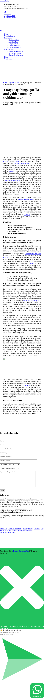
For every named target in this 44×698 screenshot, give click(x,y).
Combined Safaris (15, 47)
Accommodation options (8, 532)
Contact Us (8, 59)
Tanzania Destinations (16, 51)
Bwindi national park (12, 180)
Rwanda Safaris (14, 40)
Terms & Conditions (14, 529)
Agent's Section (9, 16)
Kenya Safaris (13, 44)
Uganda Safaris (9, 36)
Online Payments (10, 18)
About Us (7, 14)
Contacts (37, 529)
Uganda (6, 161)
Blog (6, 57)
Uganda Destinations (16, 55)
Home (6, 34)
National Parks (9, 49)
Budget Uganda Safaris (21, 551)
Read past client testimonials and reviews (18, 530)
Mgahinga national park (21, 163)
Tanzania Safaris (14, 45)
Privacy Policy (27, 529)
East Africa (8, 38)
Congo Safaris (13, 42)
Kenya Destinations (15, 53)
